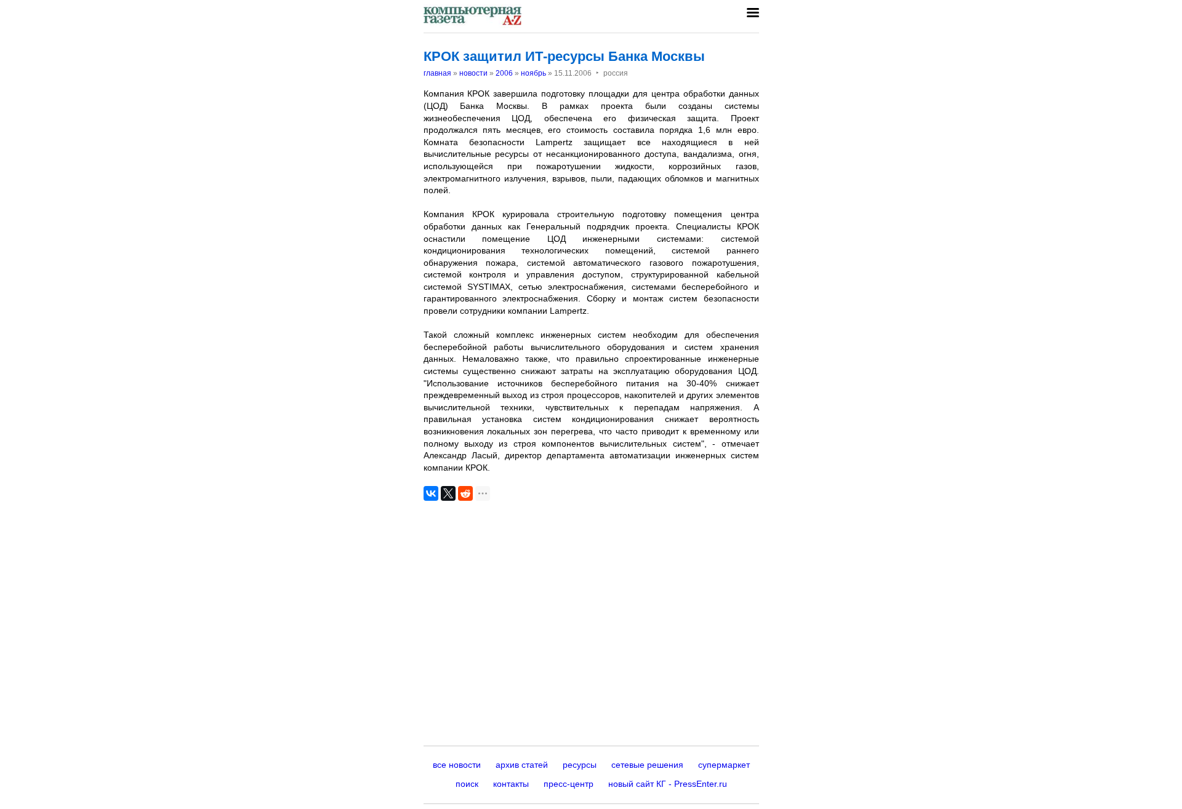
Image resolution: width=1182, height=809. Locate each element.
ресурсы (580, 765)
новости (473, 73)
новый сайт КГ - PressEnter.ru (667, 784)
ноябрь (533, 73)
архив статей (522, 765)
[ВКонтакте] (431, 493)
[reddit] (465, 493)
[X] (448, 493)
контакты (511, 784)
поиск (467, 784)
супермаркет (724, 765)
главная (437, 73)
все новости (457, 765)
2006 (504, 73)
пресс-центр (568, 784)
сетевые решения (647, 765)
